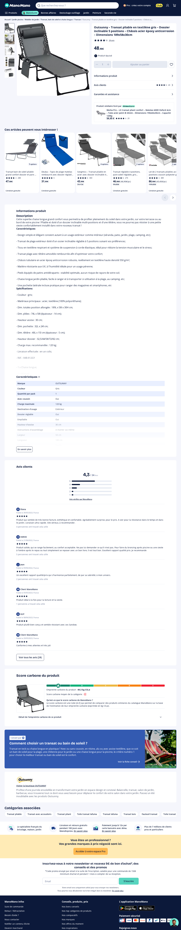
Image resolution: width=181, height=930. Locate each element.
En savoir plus (117, 890)
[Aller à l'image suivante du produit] (83, 59)
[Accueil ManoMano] (17, 5)
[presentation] (160, 717)
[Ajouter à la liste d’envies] (171, 64)
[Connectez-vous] (167, 5)
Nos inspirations (70, 928)
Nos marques (68, 919)
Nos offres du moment (72, 923)
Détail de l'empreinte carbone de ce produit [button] (40, 717)
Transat (77, 19)
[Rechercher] (39, 5)
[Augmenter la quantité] (108, 64)
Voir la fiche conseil (127, 761)
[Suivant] (173, 197)
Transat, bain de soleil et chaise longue (57, 19)
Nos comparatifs (70, 915)
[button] (134, 112)
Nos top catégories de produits (76, 911)
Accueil (7, 19)
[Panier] (174, 5)
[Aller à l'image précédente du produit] (22, 59)
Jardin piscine (17, 19)
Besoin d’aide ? (12, 915)
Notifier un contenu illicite (17, 923)
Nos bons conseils (70, 906)
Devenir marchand (13, 928)
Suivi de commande (14, 906)
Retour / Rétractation (15, 911)
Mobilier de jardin (32, 19)
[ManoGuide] (174, 922)
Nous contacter (12, 919)
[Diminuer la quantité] (97, 64)
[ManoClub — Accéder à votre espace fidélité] (159, 5)
